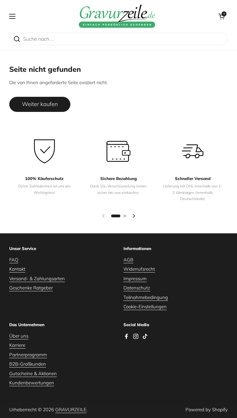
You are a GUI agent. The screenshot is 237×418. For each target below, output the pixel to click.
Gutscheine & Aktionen (33, 373)
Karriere (17, 345)
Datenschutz (136, 288)
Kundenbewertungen (31, 383)
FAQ (13, 260)
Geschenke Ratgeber (31, 288)
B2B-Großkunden (27, 364)
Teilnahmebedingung (145, 297)
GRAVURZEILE (70, 409)
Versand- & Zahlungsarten (37, 278)
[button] (221, 16)
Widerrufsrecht (139, 269)
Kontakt (17, 269)
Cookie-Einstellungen (145, 306)
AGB (128, 260)
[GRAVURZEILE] (117, 16)
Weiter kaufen (40, 104)
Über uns (18, 336)
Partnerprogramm (28, 355)
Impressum (135, 278)
